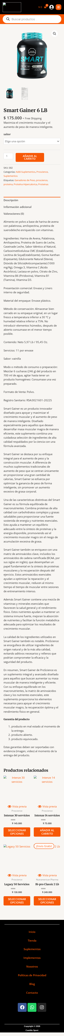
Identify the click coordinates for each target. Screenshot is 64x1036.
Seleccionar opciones (17, 831)
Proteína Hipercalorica (25, 184)
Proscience (42, 171)
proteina (8, 184)
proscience (41, 180)
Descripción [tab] (11, 200)
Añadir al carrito (30, 157)
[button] (54, 33)
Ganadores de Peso (25, 180)
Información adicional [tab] (17, 207)
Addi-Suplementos (25, 171)
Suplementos (11, 175)
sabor (7, 134)
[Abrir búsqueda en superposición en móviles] (32, 19)
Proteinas (43, 184)
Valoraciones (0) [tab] (14, 213)
